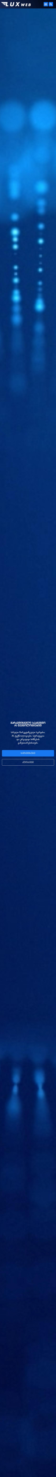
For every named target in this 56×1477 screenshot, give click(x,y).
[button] (46, 4)
